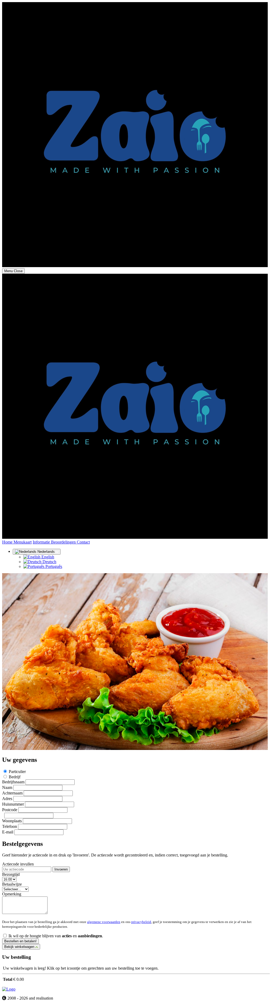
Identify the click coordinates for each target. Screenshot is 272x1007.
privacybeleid (141, 922)
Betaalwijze (12, 884)
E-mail (7, 832)
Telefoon (9, 826)
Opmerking (11, 894)
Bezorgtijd (11, 874)
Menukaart (23, 542)
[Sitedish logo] (8, 989)
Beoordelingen (64, 542)
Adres (7, 798)
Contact (83, 542)
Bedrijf (14, 777)
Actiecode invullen (18, 864)
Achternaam (12, 793)
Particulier (17, 771)
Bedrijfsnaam (13, 782)
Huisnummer (13, 804)
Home (8, 542)
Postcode (9, 809)
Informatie (42, 542)
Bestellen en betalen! (20, 941)
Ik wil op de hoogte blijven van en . (55, 936)
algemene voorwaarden (103, 922)
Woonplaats (12, 821)
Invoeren (61, 869)
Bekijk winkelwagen (19, 947)
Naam (7, 787)
